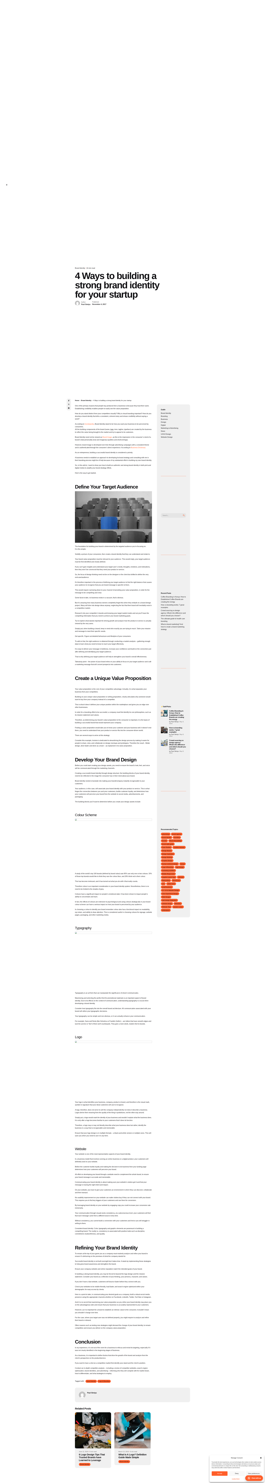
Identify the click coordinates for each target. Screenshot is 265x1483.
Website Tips (166, 907)
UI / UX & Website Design (170, 890)
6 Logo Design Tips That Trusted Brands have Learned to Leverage (92, 1457)
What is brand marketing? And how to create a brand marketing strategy (172, 626)
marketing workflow (168, 870)
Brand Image (107, 437)
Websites (178, 903)
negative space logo (168, 877)
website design (167, 903)
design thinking (167, 857)
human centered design (170, 864)
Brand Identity (80, 268)
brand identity (91, 1381)
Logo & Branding (104, 1381)
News (163, 431)
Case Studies (166, 847)
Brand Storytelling (175, 841)
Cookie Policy (236, 1479)
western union (178, 907)
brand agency (176, 834)
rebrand (180, 877)
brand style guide (167, 844)
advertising (165, 834)
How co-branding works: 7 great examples (175, 730)
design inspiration (168, 854)
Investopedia (89, 424)
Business (164, 419)
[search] (184, 515)
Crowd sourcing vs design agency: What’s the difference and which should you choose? (173, 613)
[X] (69, 404)
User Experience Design (170, 893)
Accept (219, 1473)
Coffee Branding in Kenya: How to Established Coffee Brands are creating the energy (173, 599)
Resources (176, 880)
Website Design (167, 437)
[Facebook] (69, 401)
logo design (180, 867)
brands (164, 841)
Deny (237, 1473)
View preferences (254, 1473)
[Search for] (173, 515)
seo (163, 884)
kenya (182, 864)
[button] (261, 1458)
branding (177, 837)
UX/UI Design (166, 434)
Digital (163, 425)
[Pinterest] (69, 408)
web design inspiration (169, 900)
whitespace (165, 910)
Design (163, 422)
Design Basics (166, 850)
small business (167, 887)
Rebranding (166, 880)
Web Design (166, 897)
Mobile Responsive (168, 874)
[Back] (7, 185)
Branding (164, 416)
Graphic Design (167, 860)
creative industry (179, 847)
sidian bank (171, 884)
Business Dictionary (138, 447)
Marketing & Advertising (169, 428)
